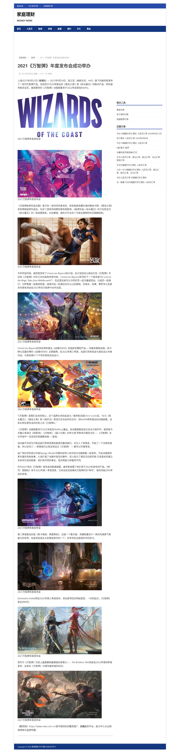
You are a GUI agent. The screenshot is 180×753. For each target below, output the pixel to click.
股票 (60, 28)
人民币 (29, 28)
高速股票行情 (48, 6)
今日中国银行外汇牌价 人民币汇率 (132, 165)
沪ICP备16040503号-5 (47, 747)
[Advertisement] (90, 41)
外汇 (79, 28)
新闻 (40, 28)
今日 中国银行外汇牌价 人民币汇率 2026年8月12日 (139, 133)
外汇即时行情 (33, 6)
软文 (22, 726)
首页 (19, 28)
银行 (69, 28)
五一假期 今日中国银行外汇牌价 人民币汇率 (136, 182)
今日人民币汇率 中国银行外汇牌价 (132, 177)
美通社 (42, 80)
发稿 (82, 726)
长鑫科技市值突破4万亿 (127, 152)
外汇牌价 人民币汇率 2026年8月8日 (132, 138)
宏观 (50, 28)
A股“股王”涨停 (123, 147)
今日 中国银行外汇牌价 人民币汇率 (132, 143)
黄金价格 (20, 6)
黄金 (89, 28)
